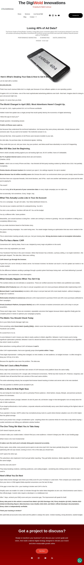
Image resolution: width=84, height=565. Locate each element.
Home (19, 14)
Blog (25, 17)
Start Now (42, 551)
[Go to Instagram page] (53, 15)
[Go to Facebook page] (50, 15)
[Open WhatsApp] (79, 560)
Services (27, 14)
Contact (32, 17)
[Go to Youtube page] (59, 15)
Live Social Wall (38, 14)
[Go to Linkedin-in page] (56, 15)
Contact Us (76, 15)
